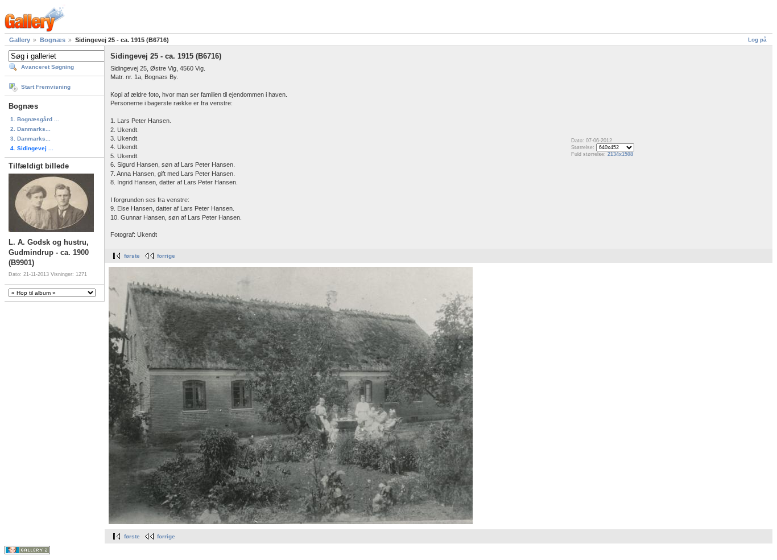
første (132, 256)
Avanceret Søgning (47, 67)
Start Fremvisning (46, 87)
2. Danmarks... (30, 129)
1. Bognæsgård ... (34, 119)
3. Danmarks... (30, 138)
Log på (757, 39)
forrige (166, 256)
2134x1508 (620, 154)
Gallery (19, 39)
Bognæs (52, 39)
